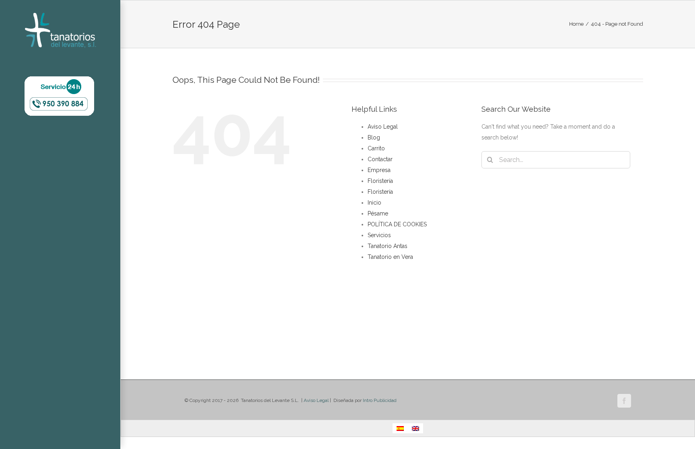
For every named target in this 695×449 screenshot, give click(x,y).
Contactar (380, 159)
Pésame (378, 213)
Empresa (379, 170)
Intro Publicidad (380, 400)
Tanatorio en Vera (390, 257)
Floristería (380, 181)
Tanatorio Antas (387, 246)
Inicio (374, 202)
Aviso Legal (383, 126)
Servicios (379, 235)
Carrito (376, 148)
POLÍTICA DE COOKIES (397, 224)
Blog (374, 137)
